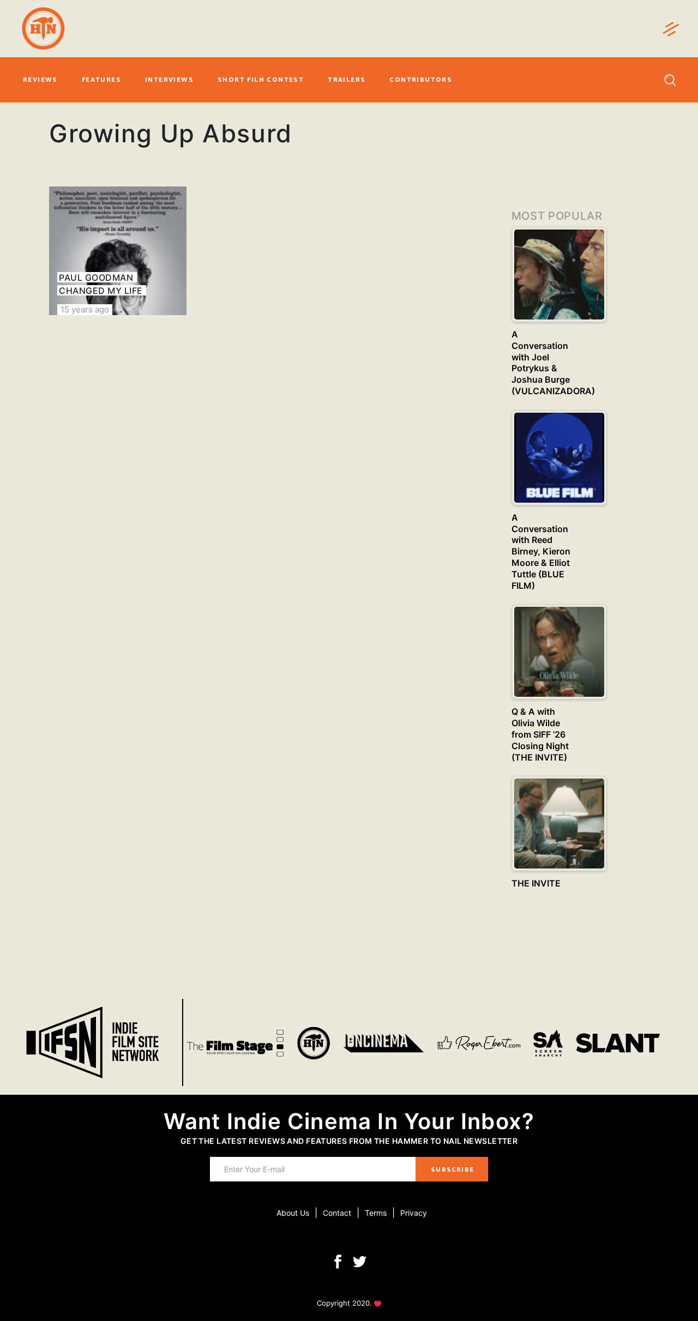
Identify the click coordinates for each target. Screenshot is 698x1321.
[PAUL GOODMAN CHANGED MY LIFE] (117, 250)
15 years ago (85, 309)
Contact (337, 1212)
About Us (292, 1212)
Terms (376, 1212)
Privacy (413, 1212)
